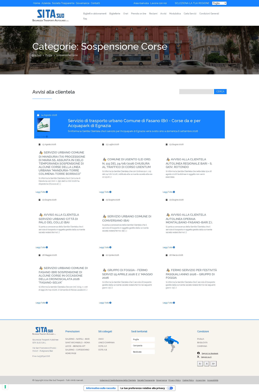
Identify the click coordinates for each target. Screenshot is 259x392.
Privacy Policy (174, 380)
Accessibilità (212, 380)
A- (200, 363)
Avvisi (163, 13)
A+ (213, 363)
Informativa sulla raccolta (101, 388)
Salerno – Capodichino (77, 350)
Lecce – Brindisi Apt (75, 346)
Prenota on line (138, 13)
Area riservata (141, 3)
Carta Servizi (190, 13)
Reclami (153, 13)
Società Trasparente (63, 3)
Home (36, 3)
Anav (101, 339)
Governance (82, 3)
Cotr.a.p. (102, 346)
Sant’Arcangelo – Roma (77, 342)
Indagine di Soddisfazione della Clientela (118, 380)
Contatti (95, 3)
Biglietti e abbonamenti (94, 13)
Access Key (201, 380)
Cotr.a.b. (102, 350)
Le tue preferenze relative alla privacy (143, 388)
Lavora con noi (158, 3)
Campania (137, 345)
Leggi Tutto (41, 136)
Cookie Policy (188, 380)
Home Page (70, 353)
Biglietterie (114, 13)
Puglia (136, 339)
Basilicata (137, 352)
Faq (85, 18)
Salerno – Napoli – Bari (77, 339)
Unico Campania (106, 342)
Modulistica (175, 13)
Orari (125, 13)
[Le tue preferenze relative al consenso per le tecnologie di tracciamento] (5, 387)
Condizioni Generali (209, 13)
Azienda (46, 3)
